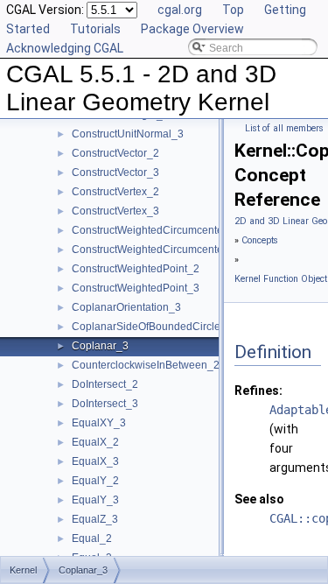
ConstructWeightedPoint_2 (135, 269)
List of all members (284, 128)
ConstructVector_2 (115, 153)
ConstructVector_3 (115, 172)
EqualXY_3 (99, 423)
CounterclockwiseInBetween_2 (146, 365)
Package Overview (192, 29)
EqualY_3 (95, 500)
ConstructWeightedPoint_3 (135, 288)
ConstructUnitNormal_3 (128, 134)
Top (233, 10)
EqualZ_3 (95, 519)
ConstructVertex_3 (115, 211)
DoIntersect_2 (105, 384)
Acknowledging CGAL (64, 48)
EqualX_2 (95, 442)
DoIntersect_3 (105, 404)
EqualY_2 (95, 481)
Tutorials (95, 29)
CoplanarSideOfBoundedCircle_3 (152, 326)
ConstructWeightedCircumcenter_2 (155, 230)
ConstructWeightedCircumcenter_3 (155, 249)
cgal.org (179, 10)
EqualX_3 (95, 461)
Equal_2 (92, 538)
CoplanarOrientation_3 (126, 307)
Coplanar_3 (100, 346)
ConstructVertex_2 (115, 192)
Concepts (259, 240)
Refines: (258, 390)
